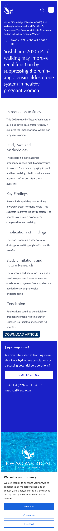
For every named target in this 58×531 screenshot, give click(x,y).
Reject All (29, 523)
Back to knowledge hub (29, 42)
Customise (29, 515)
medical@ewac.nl (18, 390)
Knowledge (17, 22)
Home (7, 22)
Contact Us (29, 375)
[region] (29, 501)
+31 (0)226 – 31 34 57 (25, 385)
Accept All (29, 506)
